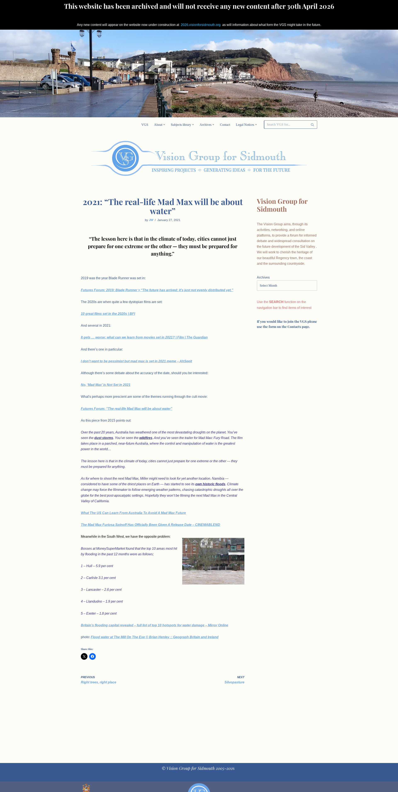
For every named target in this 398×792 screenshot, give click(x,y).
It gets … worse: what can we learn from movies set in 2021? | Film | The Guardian (144, 337)
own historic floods (210, 484)
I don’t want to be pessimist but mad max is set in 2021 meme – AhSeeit (136, 361)
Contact (225, 124)
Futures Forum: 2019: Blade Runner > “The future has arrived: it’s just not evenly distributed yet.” (157, 290)
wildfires (145, 438)
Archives (263, 277)
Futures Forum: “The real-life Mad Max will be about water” (126, 408)
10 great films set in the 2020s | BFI (108, 313)
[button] (164, 124)
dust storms (103, 438)
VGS (144, 124)
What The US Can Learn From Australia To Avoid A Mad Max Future (133, 513)
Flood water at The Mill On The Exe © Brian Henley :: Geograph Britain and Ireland (154, 637)
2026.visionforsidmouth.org (201, 25)
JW (151, 220)
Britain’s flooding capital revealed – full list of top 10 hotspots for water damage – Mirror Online (154, 625)
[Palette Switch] (284, 158)
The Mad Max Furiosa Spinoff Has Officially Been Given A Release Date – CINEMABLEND (150, 524)
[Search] (312, 124)
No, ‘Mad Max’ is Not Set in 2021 (105, 385)
